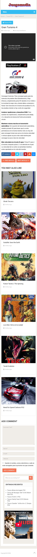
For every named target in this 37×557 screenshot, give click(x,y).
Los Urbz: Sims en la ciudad (13, 325)
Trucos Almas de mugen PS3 (16, 490)
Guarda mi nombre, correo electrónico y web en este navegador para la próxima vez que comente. (18, 464)
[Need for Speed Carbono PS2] (18, 391)
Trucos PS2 (9, 16)
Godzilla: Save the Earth (11, 242)
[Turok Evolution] (18, 350)
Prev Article (9, 160)
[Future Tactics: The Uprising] (18, 267)
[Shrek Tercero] (18, 185)
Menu (5, 12)
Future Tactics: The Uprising (13, 284)
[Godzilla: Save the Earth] (18, 226)
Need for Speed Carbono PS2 (13, 407)
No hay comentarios (20, 30)
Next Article (22, 160)
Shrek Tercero (8, 201)
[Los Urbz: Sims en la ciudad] (18, 309)
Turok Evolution (8, 366)
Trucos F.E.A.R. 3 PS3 (13, 497)
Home (2, 16)
